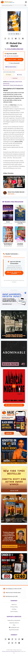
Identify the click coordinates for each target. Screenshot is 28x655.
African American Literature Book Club (11, 651)
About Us (14, 604)
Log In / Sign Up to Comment (15, 273)
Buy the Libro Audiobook (12, 56)
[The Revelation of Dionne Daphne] (8, 234)
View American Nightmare (14, 405)
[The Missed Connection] (20, 234)
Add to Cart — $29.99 (15, 59)
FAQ (14, 625)
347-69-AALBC (15, 629)
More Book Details (11, 66)
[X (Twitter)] (15, 639)
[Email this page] (22, 38)
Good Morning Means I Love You (20, 222)
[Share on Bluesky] (15, 38)
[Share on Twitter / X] (19, 38)
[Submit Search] (25, 5)
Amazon (9, 74)
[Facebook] (12, 639)
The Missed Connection (20, 244)
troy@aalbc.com (14, 627)
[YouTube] (9, 639)
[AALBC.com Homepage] (7, 2)
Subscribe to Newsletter (14, 620)
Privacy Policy (14, 606)
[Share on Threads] (12, 38)
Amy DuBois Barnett (15, 49)
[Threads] (19, 639)
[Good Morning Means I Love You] (20, 213)
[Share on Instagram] (8, 38)
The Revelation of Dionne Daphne (8, 244)
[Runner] (8, 213)
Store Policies (14, 611)
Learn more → (11, 193)
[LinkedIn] (12, 643)
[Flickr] (19, 643)
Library (20, 74)
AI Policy (14, 609)
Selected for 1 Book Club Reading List (13, 85)
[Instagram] (5, 639)
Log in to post (7, 256)
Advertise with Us (14, 622)
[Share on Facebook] (5, 38)
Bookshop (15, 78)
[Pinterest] (15, 643)
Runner (8, 222)
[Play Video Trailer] (14, 386)
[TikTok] (9, 643)
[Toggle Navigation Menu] (26, 2)
